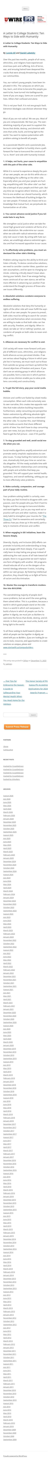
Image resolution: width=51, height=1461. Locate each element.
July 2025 (6, 838)
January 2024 (8, 897)
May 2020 (7, 1035)
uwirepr (9, 664)
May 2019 (7, 1068)
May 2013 (7, 1301)
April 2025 (7, 848)
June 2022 (7, 956)
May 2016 (7, 1183)
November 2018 (9, 1088)
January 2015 (8, 1236)
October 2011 (8, 1357)
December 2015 (9, 1199)
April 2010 (7, 1416)
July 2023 (6, 917)
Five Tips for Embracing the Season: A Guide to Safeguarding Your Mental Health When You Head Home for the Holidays (13, 692)
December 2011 (9, 1351)
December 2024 (9, 861)
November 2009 (9, 1433)
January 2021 (8, 1009)
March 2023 (8, 930)
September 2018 (9, 1094)
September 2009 (9, 1439)
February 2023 (9, 933)
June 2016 (7, 1180)
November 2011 (9, 1354)
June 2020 (7, 1032)
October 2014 (8, 1245)
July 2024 (6, 878)
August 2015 (8, 1213)
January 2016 (8, 1196)
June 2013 (7, 1298)
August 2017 (8, 1137)
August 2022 (8, 950)
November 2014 (9, 1242)
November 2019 (9, 1052)
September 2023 (9, 910)
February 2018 (9, 1117)
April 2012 (7, 1337)
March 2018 (8, 1114)
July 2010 (6, 1406)
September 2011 (9, 1360)
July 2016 (6, 1177)
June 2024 (7, 881)
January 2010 (8, 1426)
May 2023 (7, 924)
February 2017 (9, 1154)
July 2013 (6, 1295)
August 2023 (8, 914)
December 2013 (9, 1278)
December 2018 (9, 1085)
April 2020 (7, 1039)
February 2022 (9, 970)
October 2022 (8, 943)
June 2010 (7, 1410)
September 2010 (9, 1400)
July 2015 (6, 1216)
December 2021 (9, 976)
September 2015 (9, 1209)
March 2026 (8, 812)
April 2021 (7, 999)
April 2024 (7, 887)
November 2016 (9, 1163)
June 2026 (7, 802)
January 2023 (8, 937)
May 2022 (7, 960)
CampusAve (8, 749)
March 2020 (8, 1042)
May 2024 (7, 884)
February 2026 (9, 815)
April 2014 (7, 1265)
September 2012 (9, 1324)
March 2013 (8, 1308)
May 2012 (7, 1334)
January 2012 (8, 1347)
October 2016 (8, 1167)
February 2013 (9, 1311)
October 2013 (8, 1285)
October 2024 (8, 868)
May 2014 (7, 1262)
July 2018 (6, 1101)
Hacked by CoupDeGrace (13, 766)
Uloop (5, 746)
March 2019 (8, 1075)
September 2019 (9, 1058)
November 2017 (9, 1127)
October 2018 (8, 1091)
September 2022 (9, 947)
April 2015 (7, 1226)
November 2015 (9, 1203)
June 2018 (7, 1104)
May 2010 (7, 1413)
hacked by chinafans (11, 779)
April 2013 (7, 1305)
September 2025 (9, 832)
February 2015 (9, 1232)
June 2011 (7, 1370)
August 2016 (8, 1173)
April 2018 (7, 1111)
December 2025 (9, 822)
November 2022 (9, 940)
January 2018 (8, 1121)
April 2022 (7, 963)
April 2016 (7, 1186)
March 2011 (8, 1380)
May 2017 (7, 1144)
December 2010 (9, 1390)
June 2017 (7, 1140)
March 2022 (8, 966)
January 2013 (8, 1314)
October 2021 (8, 983)
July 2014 (6, 1255)
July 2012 (6, 1328)
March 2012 (8, 1341)
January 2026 (8, 818)
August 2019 (8, 1062)
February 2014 (9, 1272)
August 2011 (8, 1364)
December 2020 (9, 1012)
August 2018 (8, 1098)
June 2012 (7, 1331)
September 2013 (9, 1288)
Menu (26, 9)
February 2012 (9, 1344)
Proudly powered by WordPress (15, 1456)
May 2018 (7, 1108)
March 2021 (8, 1002)
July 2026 (6, 799)
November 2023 (9, 904)
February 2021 (9, 1006)
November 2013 (9, 1282)
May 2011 (7, 1374)
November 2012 (9, 1318)
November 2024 (9, 864)
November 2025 (9, 825)
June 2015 (7, 1219)
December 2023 (9, 901)
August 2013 (8, 1291)
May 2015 (7, 1222)
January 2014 (8, 1275)
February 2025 (9, 855)
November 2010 (9, 1393)
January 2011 (8, 1387)
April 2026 (7, 809)
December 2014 (9, 1239)
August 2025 (8, 835)
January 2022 (8, 973)
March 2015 (8, 1229)
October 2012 (8, 1321)
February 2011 (9, 1383)
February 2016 (9, 1193)
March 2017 (8, 1150)
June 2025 (7, 841)
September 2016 (9, 1170)
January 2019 (8, 1081)
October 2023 (8, 907)
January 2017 (8, 1157)
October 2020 (8, 1019)
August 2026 (8, 795)
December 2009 (9, 1429)
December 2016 (9, 1160)
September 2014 (9, 1249)
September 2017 (9, 1134)
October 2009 (8, 1436)
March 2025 (8, 851)
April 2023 (7, 927)
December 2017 (9, 1124)
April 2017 (7, 1147)
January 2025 (8, 858)
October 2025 (8, 828)
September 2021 (9, 986)
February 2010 (9, 1423)
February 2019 (9, 1078)
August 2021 (8, 989)
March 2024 (8, 891)
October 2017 (8, 1131)
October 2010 (8, 1397)
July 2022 (6, 953)
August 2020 (8, 1025)
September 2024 (9, 871)
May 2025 (7, 845)
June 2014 (7, 1259)
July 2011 (6, 1367)
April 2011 (7, 1377)
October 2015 (8, 1206)
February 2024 (9, 894)
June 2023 (7, 920)
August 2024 (8, 874)
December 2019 (9, 1048)
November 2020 (9, 1016)
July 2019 (6, 1065)
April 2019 (7, 1071)
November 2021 (9, 979)
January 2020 (8, 1045)
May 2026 (7, 805)
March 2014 (8, 1268)
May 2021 (7, 996)
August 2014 (8, 1252)
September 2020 (9, 1022)
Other (25, 660)
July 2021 (6, 993)
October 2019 (8, 1055)
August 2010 (8, 1403)
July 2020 (6, 1029)
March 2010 (8, 1420)
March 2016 (8, 1190)
